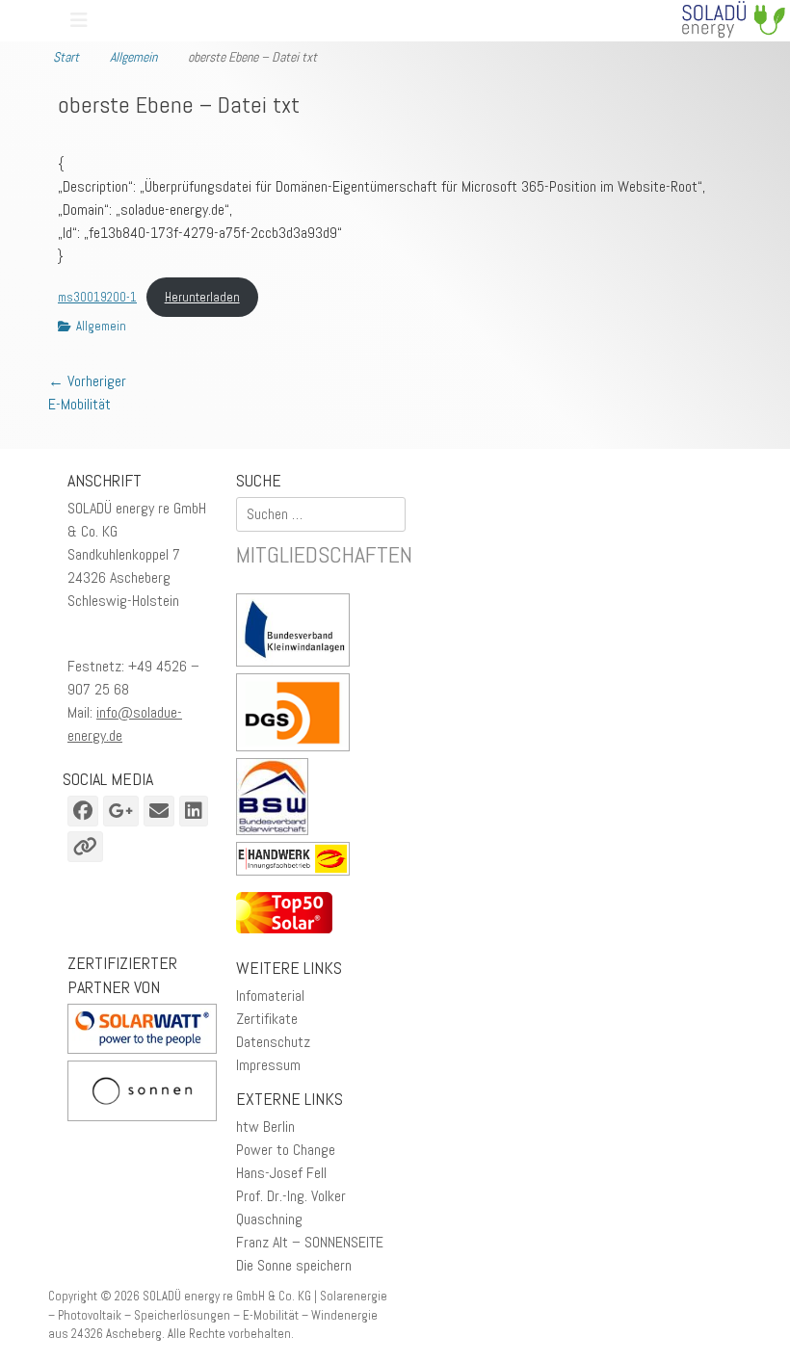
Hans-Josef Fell (281, 1173)
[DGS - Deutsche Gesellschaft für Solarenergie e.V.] (293, 715)
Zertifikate (267, 1019)
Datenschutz (273, 1042)
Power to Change (285, 1150)
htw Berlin (265, 1126)
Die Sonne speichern (294, 1265)
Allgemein (139, 54)
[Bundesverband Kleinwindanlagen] (297, 633)
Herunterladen (202, 297)
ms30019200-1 (97, 297)
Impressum (268, 1065)
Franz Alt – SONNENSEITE (309, 1242)
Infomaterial (270, 995)
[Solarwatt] (142, 1048)
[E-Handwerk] (297, 862)
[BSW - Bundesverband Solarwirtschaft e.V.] (277, 800)
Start (72, 54)
